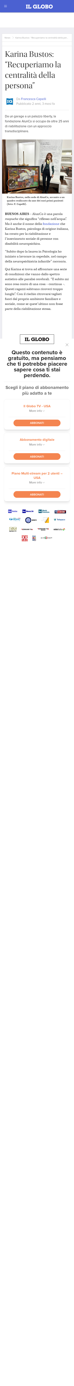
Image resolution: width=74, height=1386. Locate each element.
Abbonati (37, 423)
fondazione (51, 224)
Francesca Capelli (33, 99)
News (7, 37)
